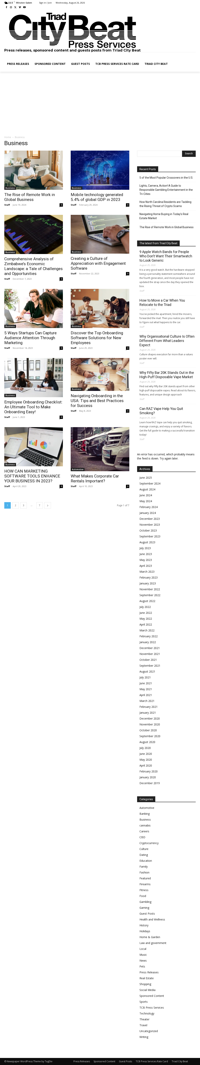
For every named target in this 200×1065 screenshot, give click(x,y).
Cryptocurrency (149, 843)
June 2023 (145, 554)
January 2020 (147, 777)
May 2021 (145, 689)
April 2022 (145, 624)
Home (7, 137)
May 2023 (145, 560)
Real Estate (146, 978)
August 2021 (147, 671)
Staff (7, 204)
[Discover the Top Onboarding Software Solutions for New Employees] (100, 308)
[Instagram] (11, 7)
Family (143, 866)
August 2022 (147, 601)
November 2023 (149, 524)
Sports (143, 1002)
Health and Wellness (152, 919)
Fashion (144, 872)
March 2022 (146, 630)
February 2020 (148, 771)
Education (145, 860)
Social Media (147, 990)
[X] (15, 7)
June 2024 (145, 495)
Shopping (145, 984)
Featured (145, 878)
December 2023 (149, 519)
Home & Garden (149, 937)
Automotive (77, 469)
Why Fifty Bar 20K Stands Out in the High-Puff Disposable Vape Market (166, 375)
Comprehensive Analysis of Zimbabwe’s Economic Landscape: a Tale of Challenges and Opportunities (33, 266)
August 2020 (147, 742)
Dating (143, 855)
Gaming (144, 907)
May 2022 (145, 618)
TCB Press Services (151, 1007)
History (143, 925)
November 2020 (149, 724)
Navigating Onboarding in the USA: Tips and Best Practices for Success (97, 400)
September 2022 (149, 595)
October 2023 (148, 530)
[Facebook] (6, 7)
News (143, 960)
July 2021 (145, 677)
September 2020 (149, 736)
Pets (142, 966)
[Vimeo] (20, 7)
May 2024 (145, 501)
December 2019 (149, 783)
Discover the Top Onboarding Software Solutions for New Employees (97, 338)
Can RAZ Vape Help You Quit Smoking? (161, 411)
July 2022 (145, 607)
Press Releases (149, 972)
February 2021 (148, 707)
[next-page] (47, 505)
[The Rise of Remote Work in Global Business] (33, 170)
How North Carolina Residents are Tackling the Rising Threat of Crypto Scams (165, 204)
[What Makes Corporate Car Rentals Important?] (100, 449)
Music (143, 955)
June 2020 (145, 754)
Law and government (152, 943)
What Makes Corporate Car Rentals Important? (95, 478)
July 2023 (145, 548)
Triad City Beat (180, 1061)
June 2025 (145, 477)
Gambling (145, 902)
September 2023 (149, 536)
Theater (144, 1019)
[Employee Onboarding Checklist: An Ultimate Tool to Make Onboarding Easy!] (33, 377)
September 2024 (149, 483)
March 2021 (146, 701)
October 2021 (148, 660)
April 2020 (145, 765)
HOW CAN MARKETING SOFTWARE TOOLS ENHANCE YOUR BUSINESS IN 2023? (32, 476)
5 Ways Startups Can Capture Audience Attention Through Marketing (30, 338)
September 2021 (149, 665)
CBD (142, 837)
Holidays (144, 931)
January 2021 (147, 712)
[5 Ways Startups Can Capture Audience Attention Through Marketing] (33, 308)
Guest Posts (147, 913)
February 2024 (148, 507)
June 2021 (145, 683)
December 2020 (149, 718)
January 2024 (147, 513)
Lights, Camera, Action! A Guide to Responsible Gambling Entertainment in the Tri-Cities (166, 189)
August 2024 (147, 489)
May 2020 (145, 759)
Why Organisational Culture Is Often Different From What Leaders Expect (167, 340)
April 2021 (145, 695)
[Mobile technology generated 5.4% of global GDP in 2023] (100, 170)
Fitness (143, 890)
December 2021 (149, 648)
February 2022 (148, 636)
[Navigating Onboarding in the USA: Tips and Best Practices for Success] (100, 374)
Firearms (145, 884)
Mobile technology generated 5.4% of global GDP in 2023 (97, 197)
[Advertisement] (100, 103)
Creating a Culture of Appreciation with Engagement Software (98, 263)
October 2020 (148, 730)
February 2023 (148, 577)
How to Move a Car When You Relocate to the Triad (162, 302)
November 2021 (149, 654)
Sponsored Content (151, 996)
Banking (144, 813)
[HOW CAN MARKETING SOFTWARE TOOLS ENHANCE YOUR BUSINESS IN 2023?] (33, 446)
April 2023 (145, 566)
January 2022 (147, 642)
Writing (143, 1037)
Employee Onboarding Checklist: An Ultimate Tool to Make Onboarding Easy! (33, 407)
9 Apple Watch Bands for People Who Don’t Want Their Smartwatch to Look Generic (165, 256)
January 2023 (147, 583)
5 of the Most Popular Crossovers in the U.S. (166, 177)
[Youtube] (24, 7)
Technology (146, 1013)
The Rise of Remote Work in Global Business (29, 197)
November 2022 (149, 589)
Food (142, 896)
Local (142, 949)
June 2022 (145, 613)
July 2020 (145, 748)
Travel (143, 1025)
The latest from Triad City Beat (158, 243)
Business (10, 188)
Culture (143, 849)
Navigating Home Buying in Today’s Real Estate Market (163, 216)
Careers (144, 831)
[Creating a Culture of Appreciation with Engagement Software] (100, 234)
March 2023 (146, 571)
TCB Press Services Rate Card (152, 1061)
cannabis (145, 825)
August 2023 (147, 542)
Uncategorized (148, 1031)
